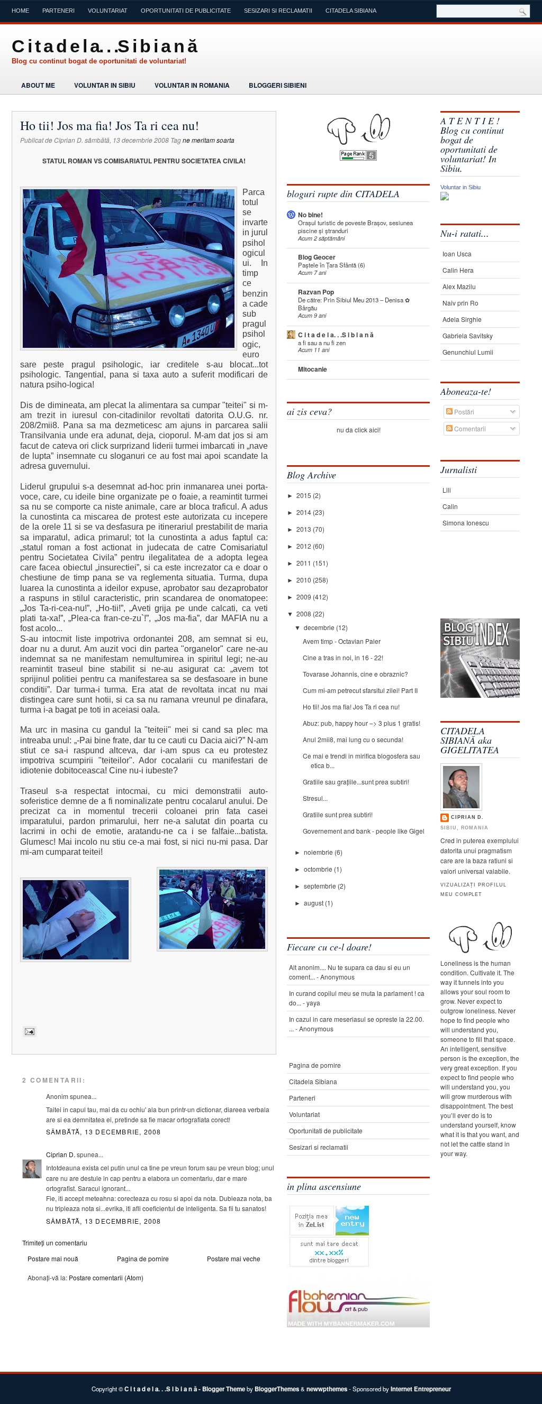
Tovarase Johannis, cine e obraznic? (355, 673)
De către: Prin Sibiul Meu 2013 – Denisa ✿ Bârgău (354, 303)
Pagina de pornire (143, 1258)
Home (20, 10)
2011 (304, 562)
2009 (304, 596)
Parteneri (58, 10)
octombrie (319, 868)
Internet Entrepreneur (421, 1388)
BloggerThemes (277, 1388)
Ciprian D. (60, 1154)
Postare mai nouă (53, 1258)
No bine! (310, 214)
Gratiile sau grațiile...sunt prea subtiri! (356, 781)
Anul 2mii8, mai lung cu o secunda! (353, 739)
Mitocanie (312, 369)
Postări (463, 411)
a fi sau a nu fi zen (322, 342)
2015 (304, 495)
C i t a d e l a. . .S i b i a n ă (104, 46)
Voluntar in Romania (192, 85)
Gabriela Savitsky (467, 335)
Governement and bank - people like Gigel (363, 830)
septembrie (321, 885)
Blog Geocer (317, 257)
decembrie (320, 627)
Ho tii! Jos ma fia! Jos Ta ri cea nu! (109, 125)
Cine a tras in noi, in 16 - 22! (343, 657)
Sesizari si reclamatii (278, 10)
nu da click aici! (359, 429)
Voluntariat (108, 10)
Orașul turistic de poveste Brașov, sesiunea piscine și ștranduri (355, 226)
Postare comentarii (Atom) (106, 1277)
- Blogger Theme (221, 1388)
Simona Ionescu (465, 522)
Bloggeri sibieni (277, 85)
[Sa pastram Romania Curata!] (473, 585)
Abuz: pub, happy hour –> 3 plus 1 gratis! (361, 722)
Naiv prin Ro (460, 302)
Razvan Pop (316, 292)
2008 (304, 613)
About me (38, 85)
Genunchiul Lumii (467, 351)
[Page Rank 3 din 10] (358, 157)
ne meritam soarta (208, 139)
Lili (446, 489)
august (314, 902)
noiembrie (319, 851)
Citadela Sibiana (351, 10)
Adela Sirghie (462, 319)
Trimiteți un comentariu (54, 1242)
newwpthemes (326, 1388)
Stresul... (315, 797)
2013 (304, 528)
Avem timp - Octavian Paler (342, 640)
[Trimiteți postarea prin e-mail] (28, 1031)
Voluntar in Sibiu (105, 85)
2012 (304, 545)
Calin (450, 506)
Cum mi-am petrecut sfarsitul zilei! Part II (360, 690)
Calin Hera (458, 269)
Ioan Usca (457, 253)
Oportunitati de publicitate (186, 10)
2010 (304, 579)
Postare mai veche (233, 1258)
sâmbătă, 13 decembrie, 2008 (103, 1131)
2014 (304, 511)
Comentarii (469, 428)
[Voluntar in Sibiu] (444, 197)
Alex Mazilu (459, 286)
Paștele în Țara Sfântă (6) (331, 265)
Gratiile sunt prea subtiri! (338, 814)
